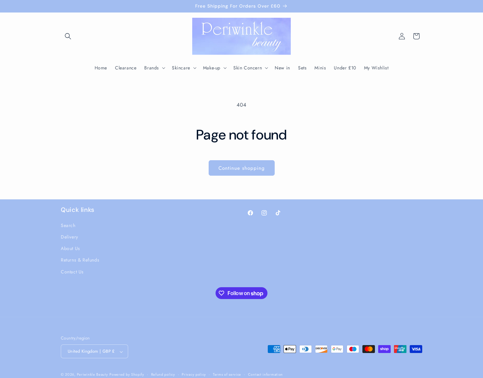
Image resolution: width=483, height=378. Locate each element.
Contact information (265, 374)
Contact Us (72, 271)
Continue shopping (241, 168)
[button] (68, 36)
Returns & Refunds (80, 260)
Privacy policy (194, 374)
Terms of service (227, 374)
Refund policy (163, 374)
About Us (70, 248)
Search (68, 225)
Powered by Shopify (126, 374)
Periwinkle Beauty (92, 374)
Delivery (69, 236)
